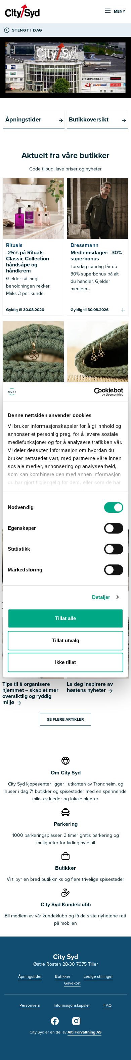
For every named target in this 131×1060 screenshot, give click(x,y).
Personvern (29, 1005)
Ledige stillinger (98, 976)
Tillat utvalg (65, 640)
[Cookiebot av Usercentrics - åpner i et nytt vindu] (94, 392)
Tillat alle (65, 618)
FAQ (107, 1005)
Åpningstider (30, 976)
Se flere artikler (65, 719)
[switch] (113, 528)
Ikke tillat (65, 662)
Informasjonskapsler (72, 1005)
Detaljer (101, 597)
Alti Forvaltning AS (84, 1032)
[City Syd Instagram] (76, 1024)
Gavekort (72, 983)
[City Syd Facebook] (55, 1024)
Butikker (62, 976)
